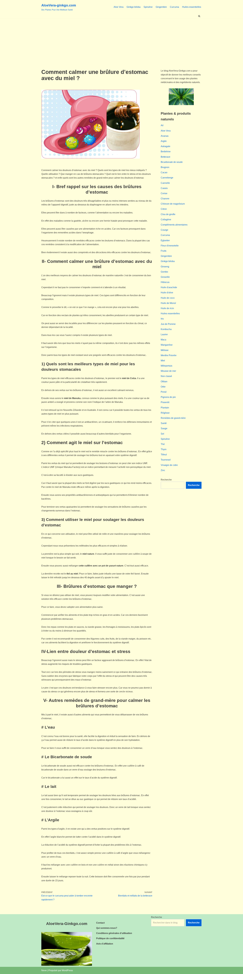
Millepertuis (166, 366)
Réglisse (165, 413)
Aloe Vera (118, 7)
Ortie (163, 386)
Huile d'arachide (169, 287)
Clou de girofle (168, 214)
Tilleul (164, 454)
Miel (163, 360)
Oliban (164, 381)
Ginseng (165, 266)
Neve (44, 970)
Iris (162, 319)
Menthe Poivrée (168, 355)
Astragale (165, 146)
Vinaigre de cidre (169, 465)
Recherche (166, 480)
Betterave (165, 157)
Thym (163, 449)
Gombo (164, 272)
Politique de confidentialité (110, 938)
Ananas (164, 136)
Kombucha (166, 329)
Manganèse (167, 345)
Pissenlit (165, 402)
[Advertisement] (121, 39)
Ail (162, 125)
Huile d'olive (167, 292)
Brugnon (165, 167)
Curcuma (174, 7)
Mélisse (164, 350)
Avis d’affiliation (104, 944)
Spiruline (148, 7)
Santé (164, 423)
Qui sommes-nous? (106, 928)
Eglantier (165, 240)
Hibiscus (165, 282)
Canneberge (167, 177)
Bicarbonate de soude (172, 162)
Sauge (164, 428)
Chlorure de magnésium (173, 204)
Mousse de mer (168, 371)
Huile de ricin (167, 308)
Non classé (166, 376)
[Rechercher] (199, 16)
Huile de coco (168, 298)
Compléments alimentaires (174, 225)
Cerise (164, 193)
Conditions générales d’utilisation (114, 933)
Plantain (165, 407)
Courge (164, 230)
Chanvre (165, 198)
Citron (164, 209)
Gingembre (161, 7)
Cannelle (165, 183)
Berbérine (166, 151)
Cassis (164, 188)
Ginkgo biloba (133, 7)
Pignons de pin (168, 397)
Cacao (164, 172)
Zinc (163, 470)
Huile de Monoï (168, 303)
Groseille (165, 277)
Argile (164, 141)
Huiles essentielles (191, 7)
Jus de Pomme (168, 324)
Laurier (164, 334)
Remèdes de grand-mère (173, 418)
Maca (163, 339)
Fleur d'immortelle (170, 245)
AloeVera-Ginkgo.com (66, 923)
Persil (163, 392)
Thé (163, 444)
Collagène (166, 219)
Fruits (163, 251)
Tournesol (166, 460)
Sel (162, 434)
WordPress (67, 970)
